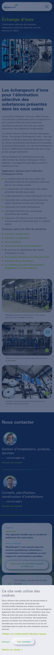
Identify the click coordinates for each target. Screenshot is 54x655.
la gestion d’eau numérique (19, 261)
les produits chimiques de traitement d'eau (27, 257)
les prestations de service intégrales (24, 246)
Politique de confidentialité (15, 634)
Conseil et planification (17, 234)
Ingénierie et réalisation (17, 238)
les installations (13, 242)
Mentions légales (38, 634)
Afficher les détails (11, 650)
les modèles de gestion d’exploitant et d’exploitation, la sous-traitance (24, 266)
